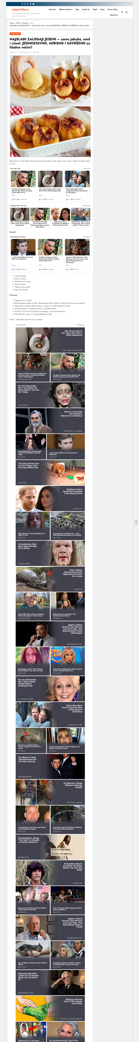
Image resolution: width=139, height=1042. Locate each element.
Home (102, 9)
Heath (95, 9)
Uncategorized (15, 34)
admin (13, 52)
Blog (77, 9)
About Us (52, 9)
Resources (114, 15)
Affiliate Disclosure (65, 9)
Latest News (20, 9)
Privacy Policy (113, 9)
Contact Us (86, 9)
